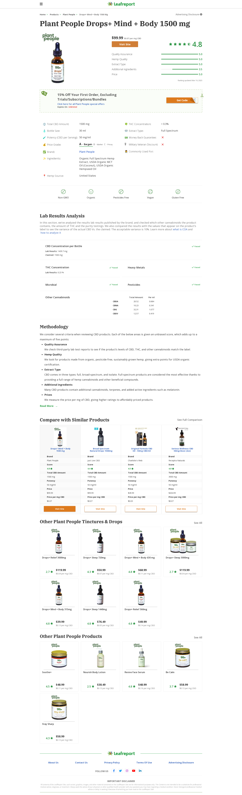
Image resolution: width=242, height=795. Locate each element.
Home (43, 14)
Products (54, 14)
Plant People (69, 14)
